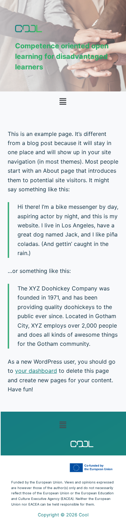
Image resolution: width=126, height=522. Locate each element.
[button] (63, 101)
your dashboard (36, 370)
